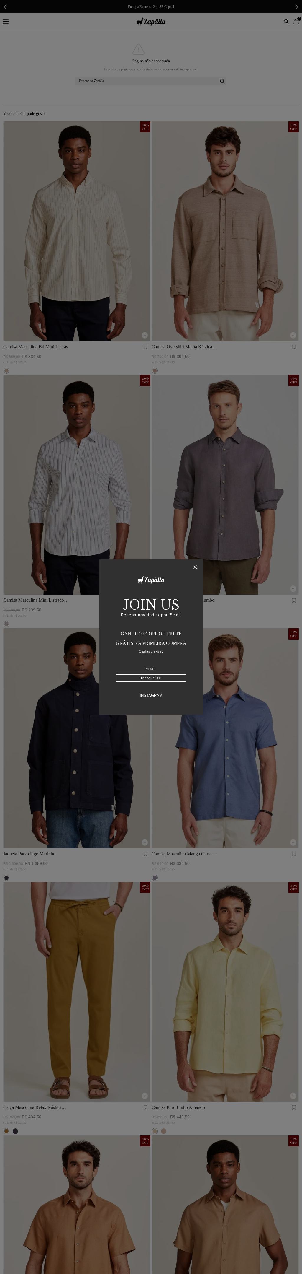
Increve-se (151, 678)
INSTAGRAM (151, 696)
